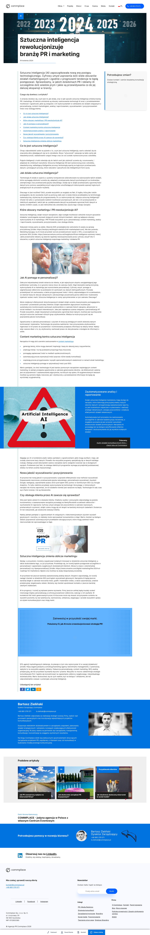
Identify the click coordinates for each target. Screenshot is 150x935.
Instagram (44, 901)
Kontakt (111, 6)
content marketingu (65, 341)
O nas (87, 6)
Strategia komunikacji (86, 910)
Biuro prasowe (121, 908)
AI (21, 16)
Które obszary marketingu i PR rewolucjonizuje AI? (42, 120)
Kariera (95, 6)
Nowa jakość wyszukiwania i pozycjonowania (41, 134)
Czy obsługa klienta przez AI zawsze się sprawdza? (43, 138)
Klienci (78, 6)
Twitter (27, 689)
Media (103, 6)
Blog (113, 908)
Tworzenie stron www (86, 920)
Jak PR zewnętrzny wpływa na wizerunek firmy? (31, 796)
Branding (99, 914)
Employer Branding (102, 920)
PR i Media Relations (85, 907)
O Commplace (117, 905)
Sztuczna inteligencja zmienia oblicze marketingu (42, 141)
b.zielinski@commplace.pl (46, 711)
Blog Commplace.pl (15, 6)
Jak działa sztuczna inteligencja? (36, 117)
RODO (114, 917)
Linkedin (33, 689)
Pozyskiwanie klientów (108, 769)
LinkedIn (51, 854)
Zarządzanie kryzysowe (86, 914)
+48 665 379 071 (135, 6)
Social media (82, 917)
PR (23, 769)
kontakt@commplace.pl (15, 885)
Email (38, 689)
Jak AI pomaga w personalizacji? (36, 124)
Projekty (70, 6)
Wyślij (111, 891)
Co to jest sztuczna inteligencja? (35, 114)
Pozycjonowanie (94, 917)
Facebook (22, 689)
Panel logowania (136, 905)
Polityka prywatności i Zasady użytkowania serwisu (128, 912)
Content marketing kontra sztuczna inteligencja (41, 127)
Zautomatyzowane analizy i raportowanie (39, 131)
